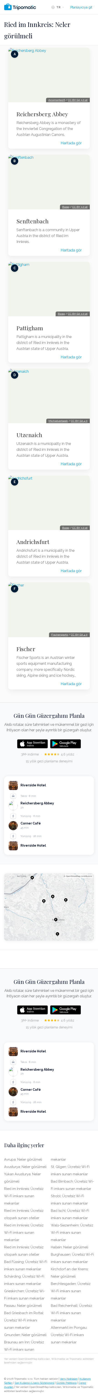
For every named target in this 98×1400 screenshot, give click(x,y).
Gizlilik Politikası (66, 1382)
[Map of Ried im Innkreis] (49, 907)
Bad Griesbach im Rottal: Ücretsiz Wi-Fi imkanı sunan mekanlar (24, 1320)
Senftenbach (32, 221)
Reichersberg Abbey (42, 114)
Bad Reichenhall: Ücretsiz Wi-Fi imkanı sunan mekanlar (71, 1313)
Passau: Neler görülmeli (23, 1306)
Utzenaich (29, 434)
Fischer (25, 648)
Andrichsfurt (32, 541)
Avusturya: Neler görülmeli (25, 1167)
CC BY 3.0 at (80, 207)
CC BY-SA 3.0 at (78, 100)
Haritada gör (71, 143)
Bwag (65, 207)
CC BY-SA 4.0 (79, 421)
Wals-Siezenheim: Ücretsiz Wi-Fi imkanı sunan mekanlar (72, 1232)
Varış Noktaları (68, 1378)
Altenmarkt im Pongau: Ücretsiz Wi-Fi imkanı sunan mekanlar (69, 1335)
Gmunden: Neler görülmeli (25, 1335)
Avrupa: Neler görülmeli (23, 1159)
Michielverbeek (58, 421)
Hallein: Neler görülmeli (69, 1247)
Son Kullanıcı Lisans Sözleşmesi (34, 1382)
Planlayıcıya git (81, 7)
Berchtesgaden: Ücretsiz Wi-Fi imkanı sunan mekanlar (70, 1291)
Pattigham (29, 328)
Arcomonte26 (56, 100)
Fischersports (59, 634)
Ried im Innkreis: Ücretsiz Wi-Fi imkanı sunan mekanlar (24, 1196)
